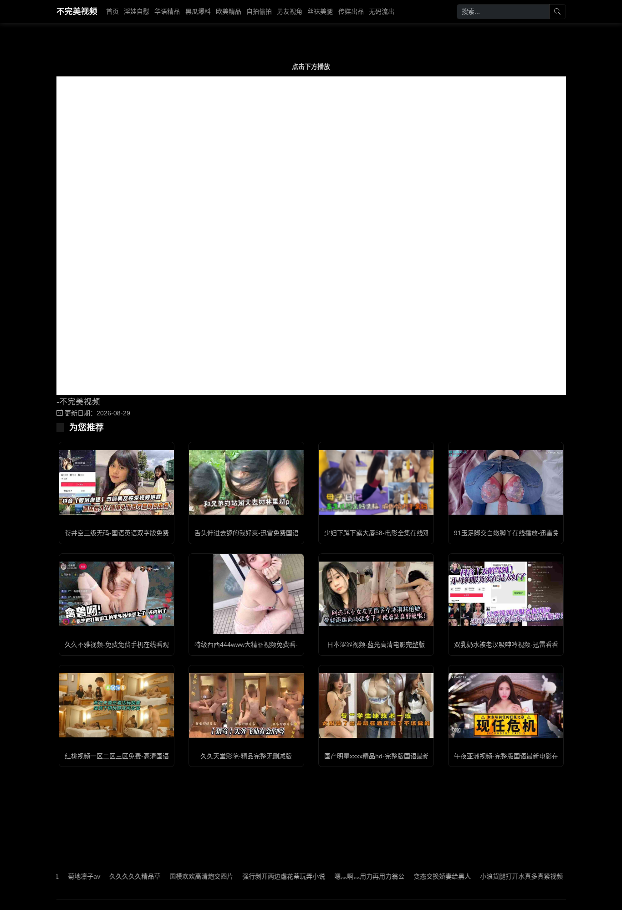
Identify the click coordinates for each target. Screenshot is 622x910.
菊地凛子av (64, 876)
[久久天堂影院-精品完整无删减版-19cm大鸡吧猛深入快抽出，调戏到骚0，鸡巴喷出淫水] (246, 705)
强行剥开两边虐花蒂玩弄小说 (263, 876)
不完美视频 (76, 11)
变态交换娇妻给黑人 (422, 876)
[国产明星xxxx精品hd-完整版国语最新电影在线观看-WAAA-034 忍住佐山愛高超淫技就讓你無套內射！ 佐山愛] (376, 705)
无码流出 (381, 11)
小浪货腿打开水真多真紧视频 (501, 876)
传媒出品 (351, 11)
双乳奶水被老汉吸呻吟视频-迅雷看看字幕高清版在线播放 (535, 644)
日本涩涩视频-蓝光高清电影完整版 (376, 644)
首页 (112, 11)
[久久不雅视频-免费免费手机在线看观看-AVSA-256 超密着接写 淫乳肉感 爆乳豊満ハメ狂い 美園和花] (116, 594)
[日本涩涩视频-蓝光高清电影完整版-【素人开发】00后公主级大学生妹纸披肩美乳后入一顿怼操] (376, 594)
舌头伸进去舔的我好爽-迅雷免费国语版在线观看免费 (268, 533)
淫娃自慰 (136, 11)
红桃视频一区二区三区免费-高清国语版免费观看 (133, 756)
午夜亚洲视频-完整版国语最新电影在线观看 (515, 756)
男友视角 (289, 11)
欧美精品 (228, 11)
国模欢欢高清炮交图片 (181, 876)
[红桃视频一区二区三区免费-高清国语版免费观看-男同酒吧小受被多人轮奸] (116, 705)
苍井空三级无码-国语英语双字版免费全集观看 (129, 533)
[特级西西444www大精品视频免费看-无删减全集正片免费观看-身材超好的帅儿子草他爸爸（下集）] (246, 594)
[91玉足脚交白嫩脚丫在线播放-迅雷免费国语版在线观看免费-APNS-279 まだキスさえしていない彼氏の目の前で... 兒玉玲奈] (506, 482)
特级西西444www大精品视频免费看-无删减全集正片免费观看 (281, 644)
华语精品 (167, 11)
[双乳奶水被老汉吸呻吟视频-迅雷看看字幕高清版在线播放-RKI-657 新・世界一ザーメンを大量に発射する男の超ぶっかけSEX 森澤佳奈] (506, 594)
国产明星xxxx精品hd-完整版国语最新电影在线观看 (396, 756)
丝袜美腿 (320, 11)
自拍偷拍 (259, 11)
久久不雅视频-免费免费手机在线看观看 (120, 644)
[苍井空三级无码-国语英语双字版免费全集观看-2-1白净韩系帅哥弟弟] (116, 482)
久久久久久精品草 (114, 876)
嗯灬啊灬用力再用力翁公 (349, 876)
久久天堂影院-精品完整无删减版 (246, 756)
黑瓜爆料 (198, 11)
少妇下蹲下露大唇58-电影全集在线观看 (380, 533)
